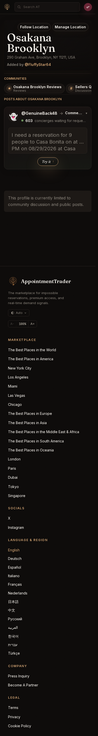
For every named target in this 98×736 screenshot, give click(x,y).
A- (12, 324)
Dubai (13, 477)
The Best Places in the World (32, 350)
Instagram (16, 527)
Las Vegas (16, 395)
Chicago (15, 404)
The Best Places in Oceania (31, 450)
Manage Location (70, 27)
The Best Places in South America (36, 441)
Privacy (14, 717)
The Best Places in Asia (27, 423)
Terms (13, 707)
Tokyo (13, 486)
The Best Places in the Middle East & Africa (43, 432)
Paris (12, 468)
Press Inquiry (18, 676)
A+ (32, 324)
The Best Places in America (30, 359)
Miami (12, 386)
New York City (19, 368)
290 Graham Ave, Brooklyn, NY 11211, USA (41, 57)
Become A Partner (23, 685)
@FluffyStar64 (38, 64)
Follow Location (34, 27)
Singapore (16, 496)
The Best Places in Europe (30, 413)
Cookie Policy (19, 726)
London (14, 459)
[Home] (7, 7)
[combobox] (50, 7)
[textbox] (48, 140)
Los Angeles (18, 377)
